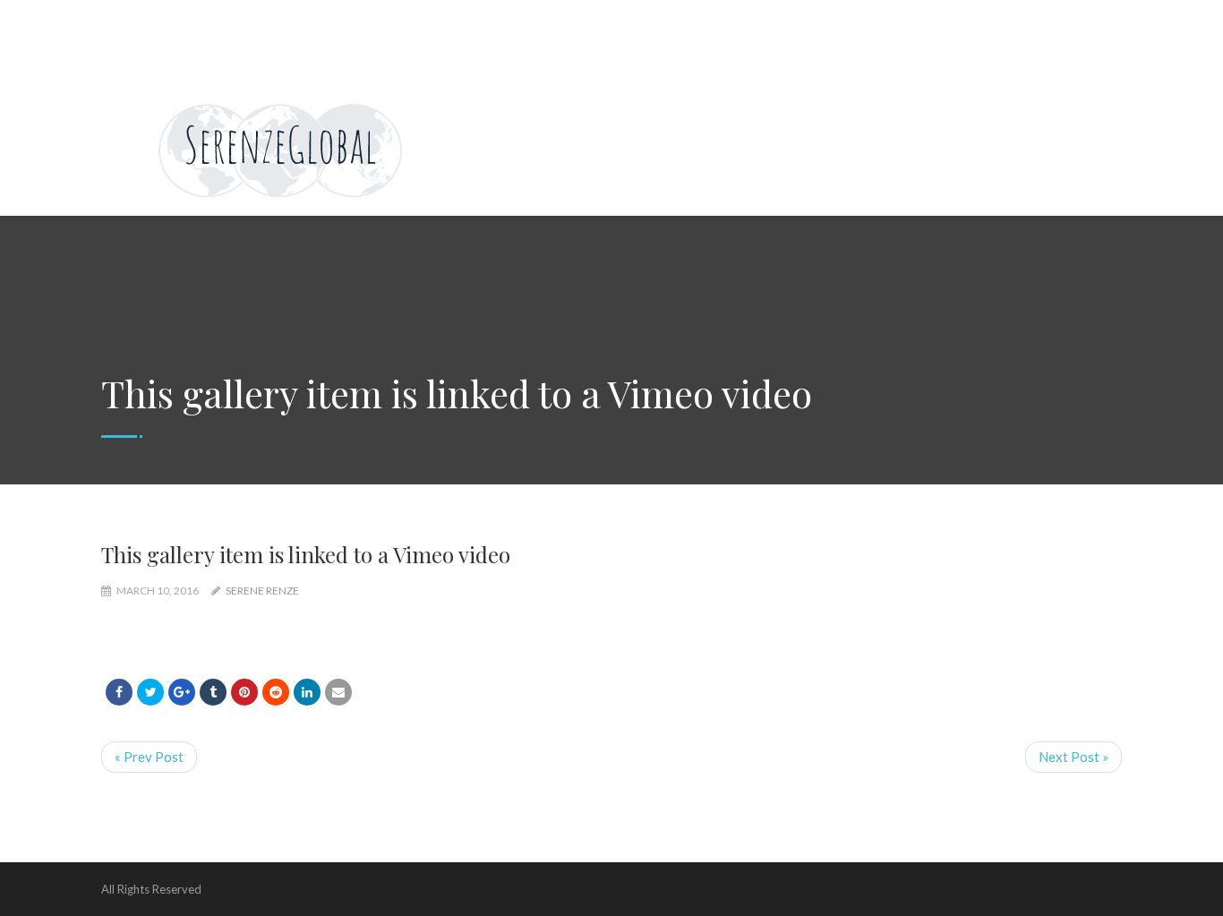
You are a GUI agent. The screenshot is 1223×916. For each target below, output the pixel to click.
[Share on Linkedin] (275, 692)
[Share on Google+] (181, 692)
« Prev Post (149, 757)
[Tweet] (150, 692)
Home (134, 18)
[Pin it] (244, 692)
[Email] (338, 692)
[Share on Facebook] (119, 692)
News (390, 18)
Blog (1047, 18)
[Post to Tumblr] (213, 692)
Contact (756, 18)
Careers (458, 18)
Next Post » (1073, 757)
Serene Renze (262, 590)
